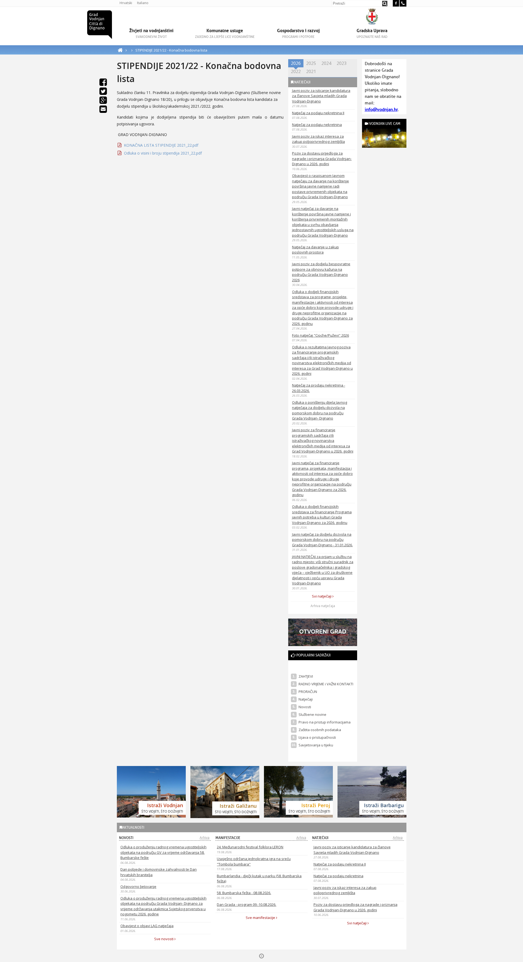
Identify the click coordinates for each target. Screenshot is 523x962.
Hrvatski (126, 3)
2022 (296, 71)
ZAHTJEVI (306, 676)
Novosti (305, 706)
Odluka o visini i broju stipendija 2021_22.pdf (163, 153)
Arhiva (204, 837)
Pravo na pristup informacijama (325, 722)
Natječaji (306, 699)
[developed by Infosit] (261, 956)
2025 (311, 63)
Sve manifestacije (261, 917)
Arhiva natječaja (323, 606)
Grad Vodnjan (99, 24)
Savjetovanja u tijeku (316, 745)
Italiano (142, 3)
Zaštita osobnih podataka (320, 729)
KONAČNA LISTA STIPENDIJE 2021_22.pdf (161, 145)
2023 (341, 63)
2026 (296, 63)
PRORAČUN (308, 691)
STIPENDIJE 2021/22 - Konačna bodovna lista (171, 50)
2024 (326, 63)
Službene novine (312, 714)
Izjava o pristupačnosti (317, 737)
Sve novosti (164, 938)
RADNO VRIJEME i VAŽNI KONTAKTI (326, 683)
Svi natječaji (322, 596)
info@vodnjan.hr (381, 109)
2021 (311, 71)
